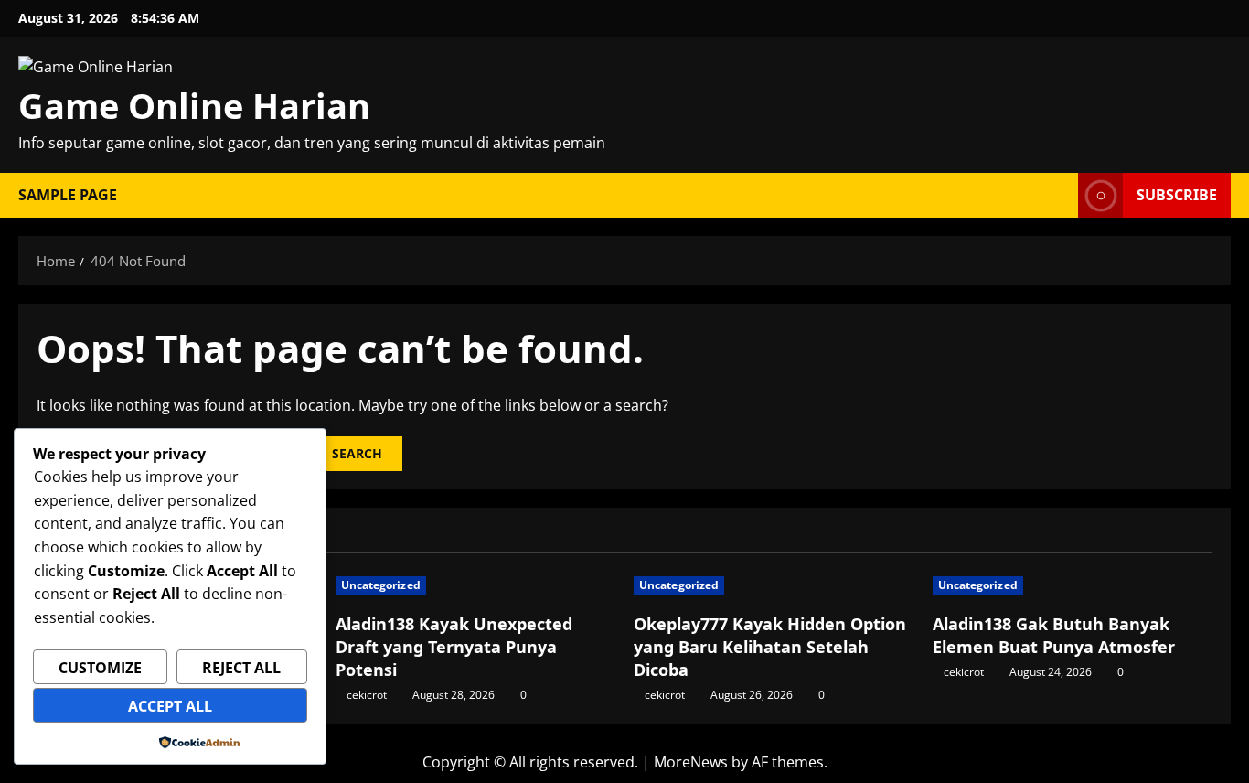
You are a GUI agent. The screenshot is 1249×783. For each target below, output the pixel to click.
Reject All (241, 668)
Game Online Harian (194, 105)
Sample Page (67, 195)
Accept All (170, 706)
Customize (100, 668)
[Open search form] (1058, 195)
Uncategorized (381, 585)
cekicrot (367, 695)
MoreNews (691, 762)
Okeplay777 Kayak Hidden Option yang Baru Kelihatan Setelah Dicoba (770, 647)
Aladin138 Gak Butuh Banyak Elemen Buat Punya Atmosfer (1054, 635)
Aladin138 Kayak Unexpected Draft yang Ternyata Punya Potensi (454, 647)
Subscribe (1177, 195)
